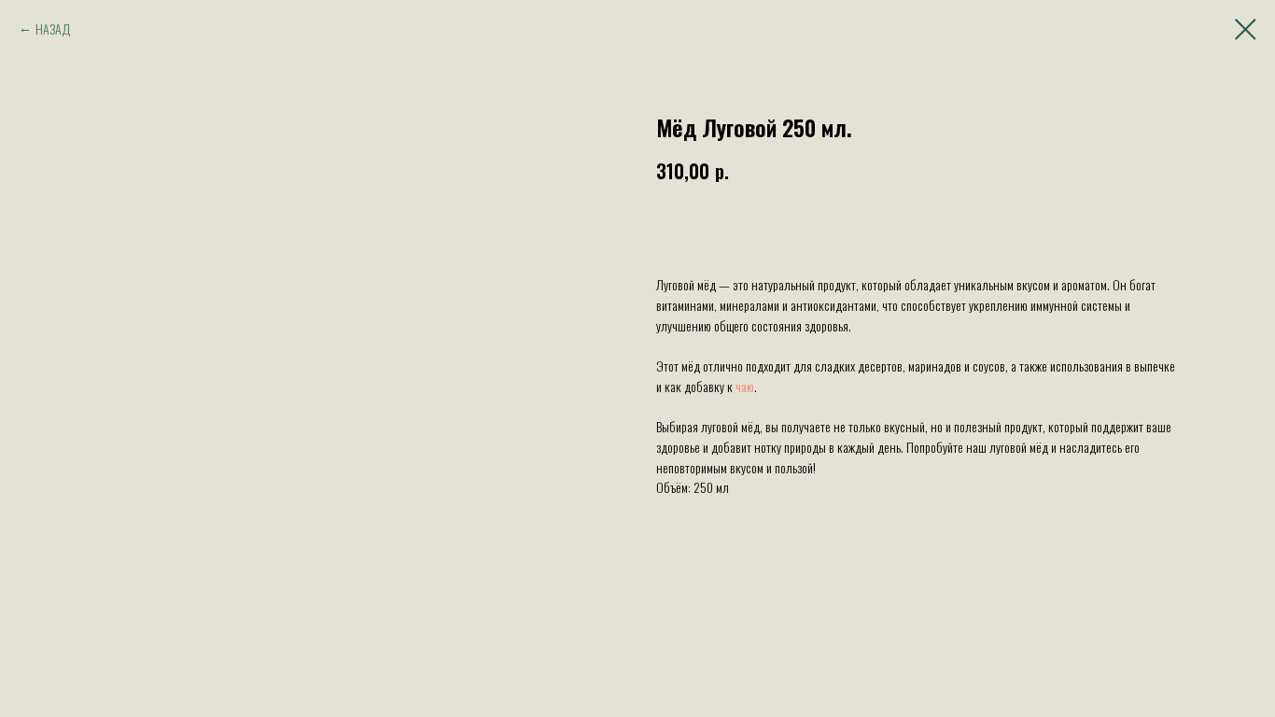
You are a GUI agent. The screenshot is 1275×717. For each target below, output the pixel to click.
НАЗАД (52, 28)
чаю (745, 386)
